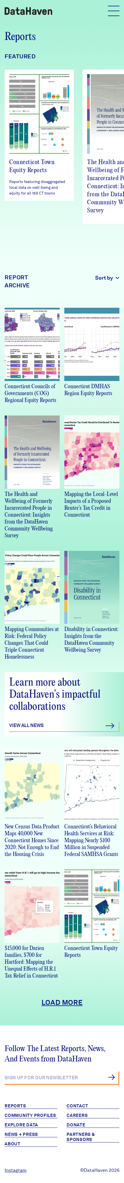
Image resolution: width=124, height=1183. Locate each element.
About (12, 1144)
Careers (77, 1115)
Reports (15, 1106)
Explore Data (21, 1125)
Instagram (16, 1170)
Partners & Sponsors (81, 1137)
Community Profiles (30, 1115)
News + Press (21, 1134)
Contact (77, 1106)
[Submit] (111, 1077)
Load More (62, 1002)
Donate (76, 1125)
